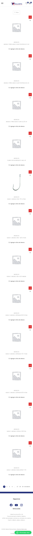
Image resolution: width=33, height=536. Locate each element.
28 (20, 486)
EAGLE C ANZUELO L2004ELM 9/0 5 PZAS (16, 392)
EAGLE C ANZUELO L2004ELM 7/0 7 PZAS (16, 354)
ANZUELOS (16, 42)
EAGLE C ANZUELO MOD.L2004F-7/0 (16, 470)
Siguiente (27, 486)
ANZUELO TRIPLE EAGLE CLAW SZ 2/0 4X (16, 121)
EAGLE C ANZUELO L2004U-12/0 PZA (16, 431)
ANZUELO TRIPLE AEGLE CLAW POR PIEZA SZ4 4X (16, 83)
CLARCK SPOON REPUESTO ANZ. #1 (16, 160)
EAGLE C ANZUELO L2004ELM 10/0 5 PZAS (16, 315)
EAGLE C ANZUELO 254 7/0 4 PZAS (16, 199)
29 (22, 486)
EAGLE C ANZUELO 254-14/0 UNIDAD (16, 276)
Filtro (17, 12)
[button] (30, 20)
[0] (26, 3)
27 (17, 486)
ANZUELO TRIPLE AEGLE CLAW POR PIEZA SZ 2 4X (16, 44)
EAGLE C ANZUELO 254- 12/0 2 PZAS (16, 238)
